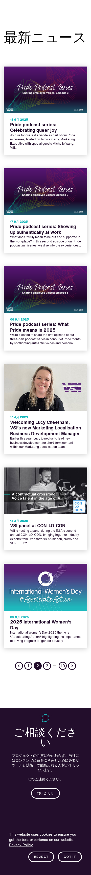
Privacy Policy (21, 845)
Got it (70, 857)
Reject (41, 857)
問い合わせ (45, 793)
